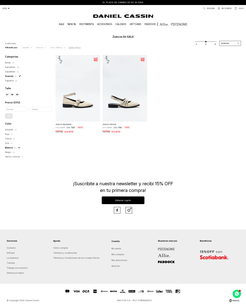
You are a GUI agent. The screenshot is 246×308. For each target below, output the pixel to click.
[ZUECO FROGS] (125, 88)
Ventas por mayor (15, 273)
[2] (205, 44)
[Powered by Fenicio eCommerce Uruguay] (234, 300)
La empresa (12, 258)
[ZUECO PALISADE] (78, 88)
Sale (61, 24)
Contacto (11, 248)
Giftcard (135, 24)
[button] (208, 8)
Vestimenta (86, 24)
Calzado (120, 24)
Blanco (56, 47)
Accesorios (104, 24)
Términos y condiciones (65, 253)
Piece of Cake (165, 248)
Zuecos (39, 47)
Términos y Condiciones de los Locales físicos (76, 258)
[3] (215, 44)
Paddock (150, 24)
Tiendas (11, 263)
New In (72, 24)
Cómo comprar (60, 248)
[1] (196, 44)
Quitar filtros (75, 47)
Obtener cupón (123, 200)
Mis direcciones (119, 260)
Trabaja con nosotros (17, 268)
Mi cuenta (116, 248)
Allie (160, 254)
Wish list (115, 266)
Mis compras (117, 254)
